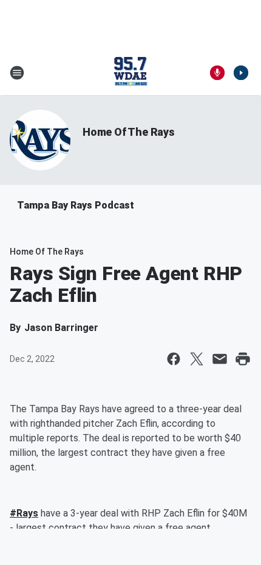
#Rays (24, 513)
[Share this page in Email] (219, 358)
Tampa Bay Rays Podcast (75, 205)
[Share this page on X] (196, 358)
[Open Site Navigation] (17, 72)
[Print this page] (242, 358)
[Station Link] (130, 72)
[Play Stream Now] (241, 72)
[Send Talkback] (217, 72)
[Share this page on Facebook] (173, 358)
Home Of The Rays (129, 131)
